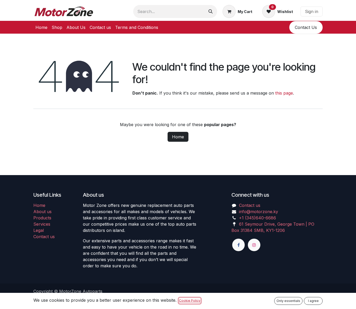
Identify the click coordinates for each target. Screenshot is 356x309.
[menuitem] (41, 27)
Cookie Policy (189, 300)
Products (42, 217)
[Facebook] (238, 245)
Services (41, 224)
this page (284, 93)
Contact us (44, 236)
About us (42, 211)
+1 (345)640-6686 (257, 217)
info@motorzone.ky (258, 211)
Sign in (311, 11)
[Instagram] (254, 245)
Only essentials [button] (288, 301)
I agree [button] (313, 301)
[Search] (210, 11)
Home (178, 136)
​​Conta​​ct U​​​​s (306, 27)
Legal (38, 230)
